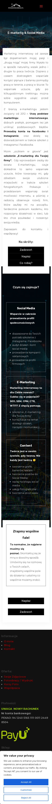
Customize (26, 790)
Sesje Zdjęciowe (15, 676)
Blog (7, 645)
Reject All (26, 797)
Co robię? (26, 263)
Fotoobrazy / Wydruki (18, 680)
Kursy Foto (11, 684)
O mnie (9, 641)
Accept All (26, 782)
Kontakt (9, 649)
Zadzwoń (26, 249)
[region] (26, 777)
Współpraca (12, 688)
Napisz (26, 256)
